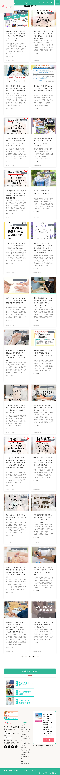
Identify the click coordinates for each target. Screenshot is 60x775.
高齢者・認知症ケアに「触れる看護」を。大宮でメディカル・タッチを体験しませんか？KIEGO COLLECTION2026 (15, 35)
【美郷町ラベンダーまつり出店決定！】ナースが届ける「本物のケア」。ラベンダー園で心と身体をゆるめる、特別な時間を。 (43, 248)
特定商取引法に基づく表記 (12, 770)
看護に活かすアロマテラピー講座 (25, 738)
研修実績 (23, 747)
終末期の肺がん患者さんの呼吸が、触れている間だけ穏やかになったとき (43, 408)
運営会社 (23, 761)
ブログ (29, 3)
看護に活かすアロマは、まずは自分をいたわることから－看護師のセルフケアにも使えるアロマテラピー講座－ (15, 572)
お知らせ (23, 727)
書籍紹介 (23, 754)
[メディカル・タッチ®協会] (7, 6)
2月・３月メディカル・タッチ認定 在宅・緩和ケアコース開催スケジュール (43, 625)
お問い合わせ (25, 763)
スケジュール (46, 3)
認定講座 (23, 734)
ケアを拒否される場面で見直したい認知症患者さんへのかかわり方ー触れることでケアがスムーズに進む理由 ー (15, 355)
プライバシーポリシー (31, 770)
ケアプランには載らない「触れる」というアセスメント (43, 193)
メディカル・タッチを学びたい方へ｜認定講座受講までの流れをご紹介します (15, 246)
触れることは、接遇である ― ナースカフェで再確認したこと (16, 517)
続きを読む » (9, 56)
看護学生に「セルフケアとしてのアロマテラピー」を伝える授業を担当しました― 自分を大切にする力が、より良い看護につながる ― (16, 627)
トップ (23, 725)
